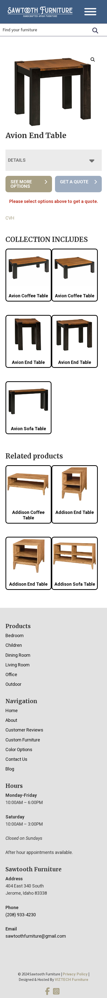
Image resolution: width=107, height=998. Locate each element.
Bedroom (14, 635)
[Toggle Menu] (90, 11)
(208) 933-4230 (20, 914)
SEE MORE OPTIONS (21, 184)
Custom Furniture (22, 739)
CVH (9, 218)
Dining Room (17, 655)
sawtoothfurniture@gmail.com (35, 936)
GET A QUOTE (74, 181)
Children (13, 645)
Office (11, 674)
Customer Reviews (24, 729)
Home (11, 710)
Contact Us (16, 759)
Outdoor (13, 684)
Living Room (17, 664)
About (11, 720)
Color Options (18, 749)
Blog (9, 768)
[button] (92, 59)
